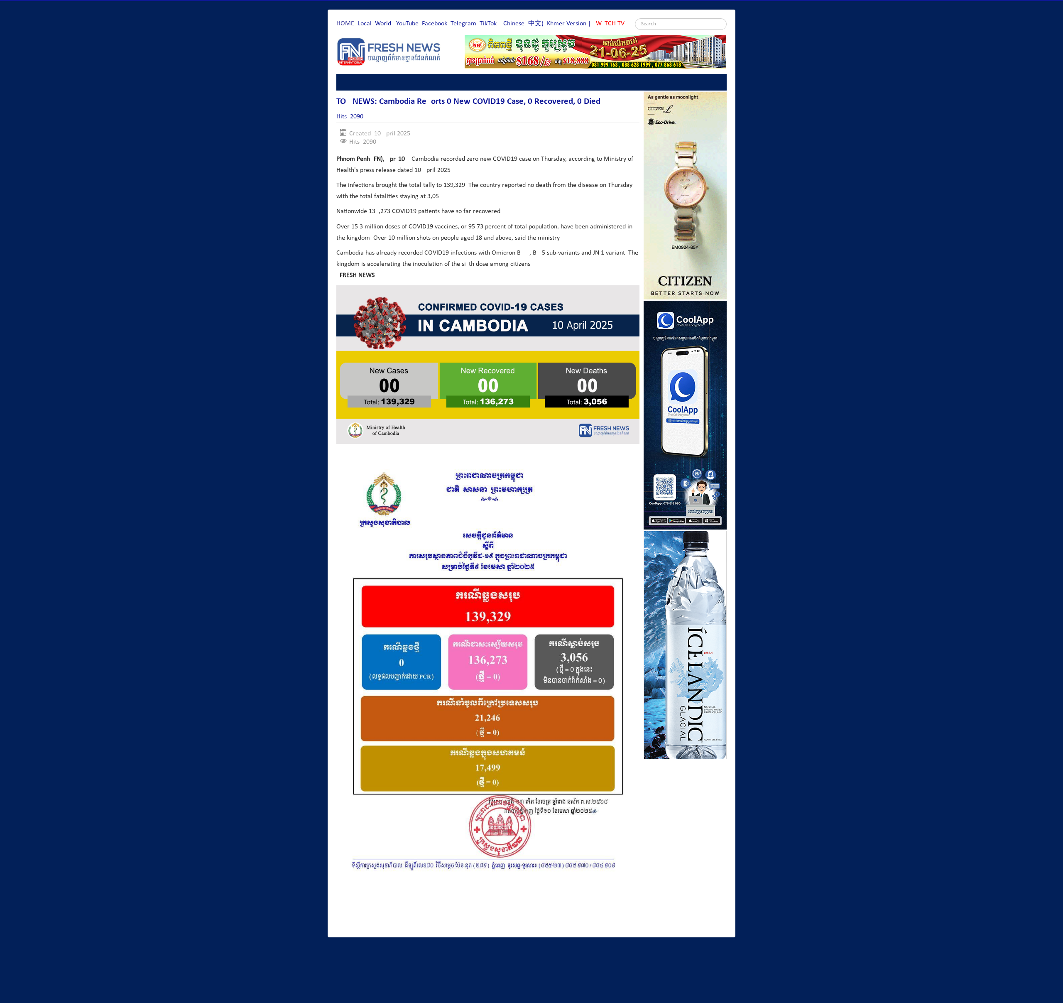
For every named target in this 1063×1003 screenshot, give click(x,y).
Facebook (434, 23)
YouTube (407, 23)
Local (365, 23)
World (383, 23)
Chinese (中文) (523, 23)
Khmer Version (566, 23)
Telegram (463, 23)
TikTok (488, 23)
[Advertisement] (487, 908)
